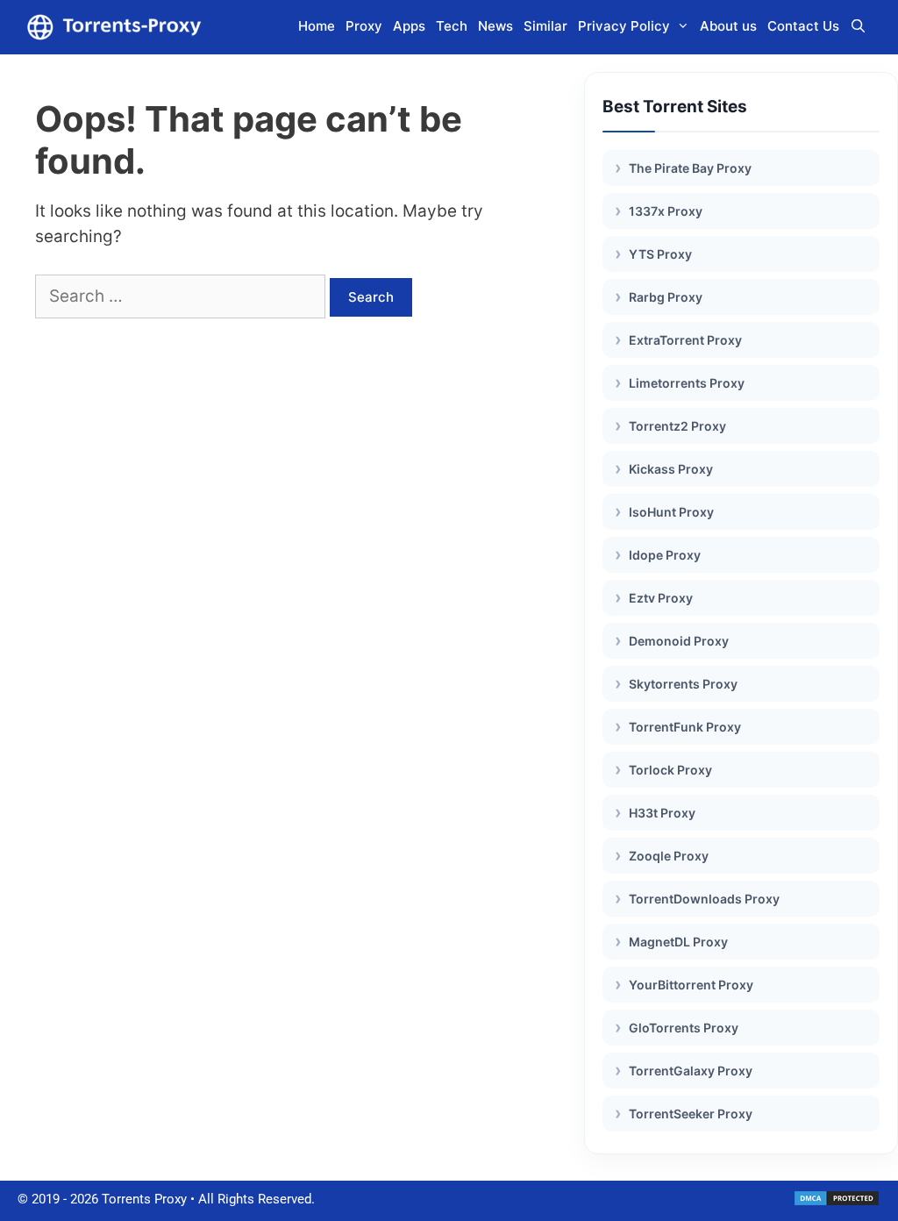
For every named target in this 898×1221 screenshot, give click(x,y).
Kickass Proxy (671, 468)
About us (728, 26)
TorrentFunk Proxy (685, 726)
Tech (451, 26)
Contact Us (803, 26)
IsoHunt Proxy (671, 511)
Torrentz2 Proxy (677, 425)
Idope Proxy (665, 554)
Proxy (364, 26)
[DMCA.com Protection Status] (836, 1202)
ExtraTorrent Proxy (685, 339)
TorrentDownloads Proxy (704, 898)
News (495, 26)
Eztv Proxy (661, 597)
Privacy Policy (624, 26)
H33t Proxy (662, 812)
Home (316, 26)
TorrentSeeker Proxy (690, 1113)
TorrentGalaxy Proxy (690, 1070)
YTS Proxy (660, 253)
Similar (545, 26)
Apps (409, 26)
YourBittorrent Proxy (691, 984)
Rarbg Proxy (665, 296)
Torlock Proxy (670, 769)
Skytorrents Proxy (683, 683)
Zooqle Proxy (669, 855)
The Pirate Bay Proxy (690, 168)
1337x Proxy (665, 211)
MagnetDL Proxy (678, 941)
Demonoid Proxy (679, 640)
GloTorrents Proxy (683, 1027)
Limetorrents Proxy (687, 382)
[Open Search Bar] (858, 26)
